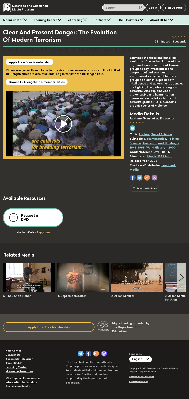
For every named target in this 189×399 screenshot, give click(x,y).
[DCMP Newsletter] (104, 353)
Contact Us (13, 354)
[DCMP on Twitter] (81, 353)
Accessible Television (19, 359)
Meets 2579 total (159, 156)
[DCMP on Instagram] (96, 353)
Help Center (13, 350)
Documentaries (155, 138)
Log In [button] (153, 7)
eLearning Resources (19, 371)
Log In (60, 74)
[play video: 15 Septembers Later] (83, 290)
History (144, 134)
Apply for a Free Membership (29, 62)
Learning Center (45, 20)
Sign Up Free (174, 7)
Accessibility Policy (138, 381)
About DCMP (159, 20)
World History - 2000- (161, 147)
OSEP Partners (128, 20)
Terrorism (149, 143)
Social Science (161, 134)
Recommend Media (18, 386)
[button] (133, 178)
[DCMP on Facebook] (88, 353)
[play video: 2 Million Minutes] (137, 290)
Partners (100, 20)
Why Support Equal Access (23, 378)
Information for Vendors (21, 382)
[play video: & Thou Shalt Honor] (29, 290)
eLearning (75, 20)
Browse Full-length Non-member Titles (37, 82)
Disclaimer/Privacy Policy (141, 376)
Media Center (13, 20)
